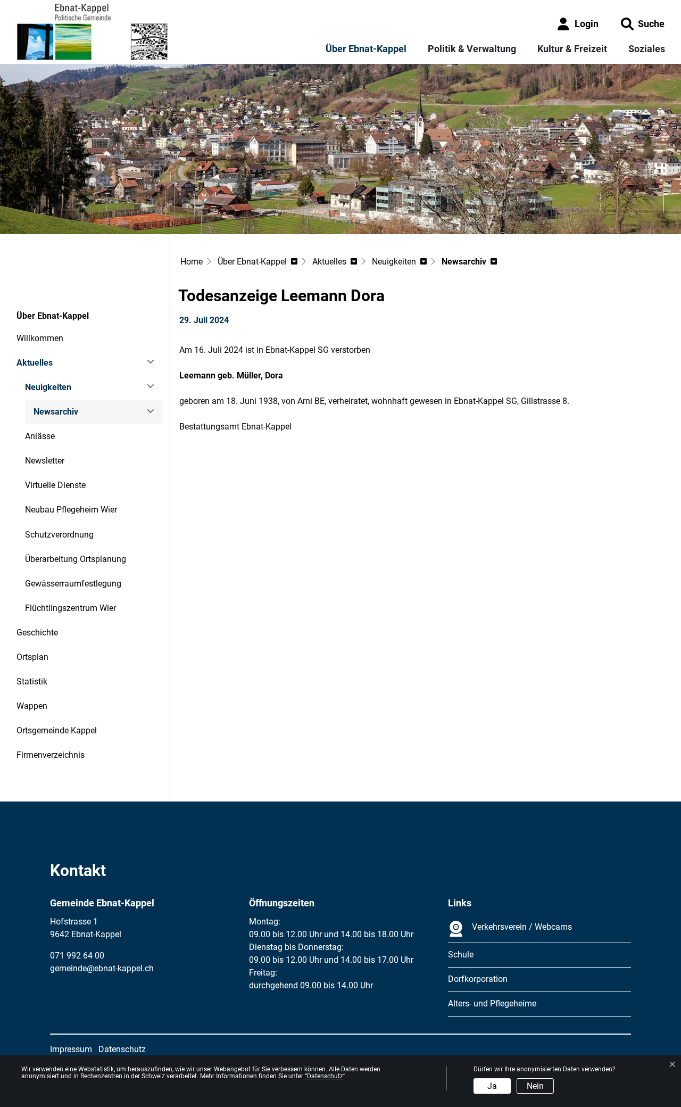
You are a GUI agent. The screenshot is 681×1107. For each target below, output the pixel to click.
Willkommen (39, 338)
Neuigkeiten (48, 387)
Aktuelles (34, 363)
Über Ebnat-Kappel (366, 48)
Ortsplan (32, 657)
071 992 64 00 (77, 956)
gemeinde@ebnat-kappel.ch (102, 968)
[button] (642, 23)
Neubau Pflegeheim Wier (71, 510)
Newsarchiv (63, 415)
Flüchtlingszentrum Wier (70, 608)
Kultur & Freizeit (572, 48)
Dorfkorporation (478, 979)
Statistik (31, 681)
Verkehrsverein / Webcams (522, 927)
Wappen (31, 706)
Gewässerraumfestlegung (73, 584)
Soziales (646, 48)
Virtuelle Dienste (55, 485)
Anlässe (40, 436)
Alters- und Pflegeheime (492, 1003)
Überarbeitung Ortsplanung (75, 559)
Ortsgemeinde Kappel (56, 730)
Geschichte (37, 632)
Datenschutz (122, 1049)
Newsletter (44, 461)
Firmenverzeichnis (50, 755)
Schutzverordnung (59, 535)
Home (191, 262)
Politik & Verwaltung (472, 48)
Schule (461, 954)
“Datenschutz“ (325, 1076)
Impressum (71, 1049)
